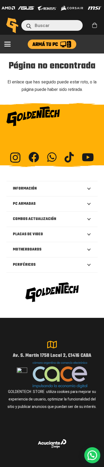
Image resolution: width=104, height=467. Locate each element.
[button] (7, 44)
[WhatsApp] (52, 157)
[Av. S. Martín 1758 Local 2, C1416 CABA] (52, 344)
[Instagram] (15, 158)
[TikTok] (69, 157)
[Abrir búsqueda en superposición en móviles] (52, 25)
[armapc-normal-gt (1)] (52, 44)
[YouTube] (88, 157)
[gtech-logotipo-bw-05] (52, 116)
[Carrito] (95, 25)
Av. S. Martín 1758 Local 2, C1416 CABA (52, 355)
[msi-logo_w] (94, 8)
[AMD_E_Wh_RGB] (8, 8)
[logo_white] (72, 8)
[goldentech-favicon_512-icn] (12, 25)
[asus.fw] (26, 8)
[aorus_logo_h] (47, 8)
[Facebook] (34, 157)
